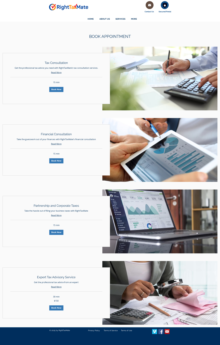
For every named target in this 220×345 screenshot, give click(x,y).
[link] (56, 63)
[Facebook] (160, 331)
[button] (56, 89)
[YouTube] (167, 331)
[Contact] (150, 5)
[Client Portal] (165, 5)
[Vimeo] (154, 331)
